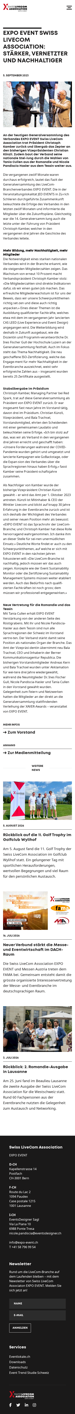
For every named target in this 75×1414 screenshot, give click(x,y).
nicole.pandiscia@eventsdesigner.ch (35, 1233)
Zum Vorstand (21, 732)
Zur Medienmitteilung (29, 753)
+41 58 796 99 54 (24, 1247)
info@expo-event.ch (23, 1242)
